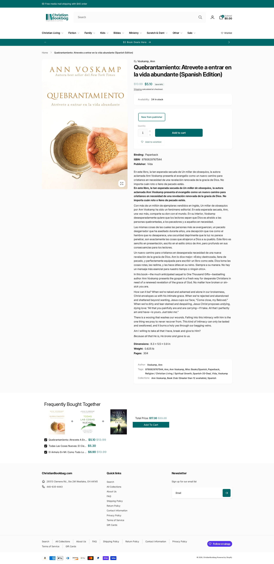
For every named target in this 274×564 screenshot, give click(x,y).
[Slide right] (228, 42)
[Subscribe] (227, 493)
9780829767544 (154, 369)
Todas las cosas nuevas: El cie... (67, 445)
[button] (225, 17)
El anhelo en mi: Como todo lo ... (67, 452)
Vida (214, 373)
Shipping (138, 89)
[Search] (200, 17)
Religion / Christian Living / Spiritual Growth (168, 373)
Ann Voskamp (177, 369)
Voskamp (223, 373)
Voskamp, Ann (144, 61)
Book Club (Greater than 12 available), (187, 378)
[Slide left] (45, 42)
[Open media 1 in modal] (84, 124)
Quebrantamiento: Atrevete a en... (68, 439)
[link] (64, 4)
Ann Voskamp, (159, 378)
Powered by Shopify (224, 557)
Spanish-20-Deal (202, 373)
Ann (166, 369)
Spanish (212, 378)
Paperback (213, 369)
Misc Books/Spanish (196, 369)
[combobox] (140, 17)
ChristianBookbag (209, 557)
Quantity (142, 126)
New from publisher (151, 117)
